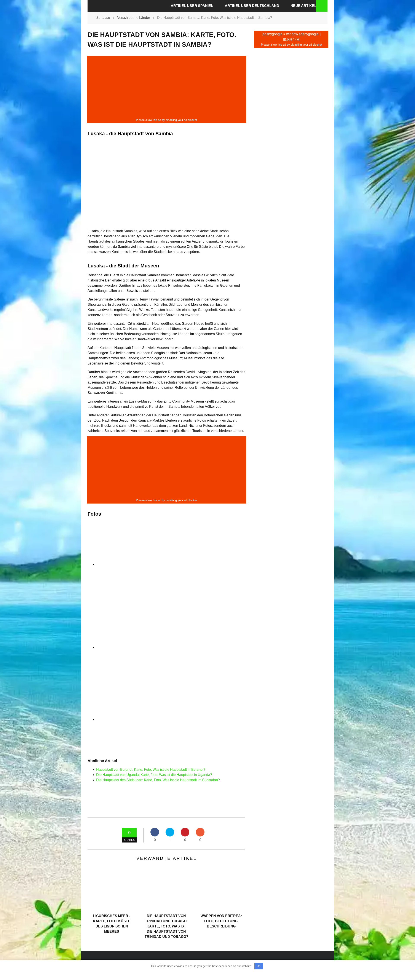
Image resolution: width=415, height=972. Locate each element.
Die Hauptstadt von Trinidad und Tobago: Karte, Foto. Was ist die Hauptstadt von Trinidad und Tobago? (166, 926)
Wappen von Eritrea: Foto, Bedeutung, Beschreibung (221, 921)
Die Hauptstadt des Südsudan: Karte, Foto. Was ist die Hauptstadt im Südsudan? (158, 780)
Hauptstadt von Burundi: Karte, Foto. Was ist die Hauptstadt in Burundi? (150, 769)
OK (259, 966)
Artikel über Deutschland (252, 6)
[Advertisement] (166, 87)
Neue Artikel (303, 6)
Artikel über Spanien (192, 6)
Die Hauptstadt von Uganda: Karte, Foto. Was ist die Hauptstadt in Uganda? (154, 775)
